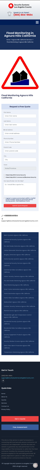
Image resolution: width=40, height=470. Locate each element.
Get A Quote (20, 419)
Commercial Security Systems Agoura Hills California (17, 240)
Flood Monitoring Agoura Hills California (16, 285)
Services (4, 403)
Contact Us (5, 406)
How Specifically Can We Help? (14, 181)
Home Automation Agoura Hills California (17, 293)
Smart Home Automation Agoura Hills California (19, 289)
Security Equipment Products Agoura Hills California (17, 336)
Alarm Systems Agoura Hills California (16, 235)
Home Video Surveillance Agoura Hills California (19, 298)
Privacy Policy (5, 409)
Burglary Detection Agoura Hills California (17, 254)
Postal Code (8, 147)
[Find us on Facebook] (3, 380)
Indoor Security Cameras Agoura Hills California (19, 276)
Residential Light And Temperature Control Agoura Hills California (17, 316)
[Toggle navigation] (37, 22)
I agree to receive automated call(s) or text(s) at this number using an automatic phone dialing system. (20, 199)
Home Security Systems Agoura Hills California (18, 259)
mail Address (8, 130)
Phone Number (8, 139)
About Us (4, 397)
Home (8, 40)
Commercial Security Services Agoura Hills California (17, 264)
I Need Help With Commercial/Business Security (21, 177)
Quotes (3, 400)
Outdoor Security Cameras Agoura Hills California (19, 306)
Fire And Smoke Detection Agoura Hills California (19, 246)
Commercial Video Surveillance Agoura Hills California (17, 271)
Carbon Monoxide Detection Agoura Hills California (20, 250)
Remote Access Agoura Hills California (16, 310)
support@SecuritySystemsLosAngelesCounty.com (19, 221)
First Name (7, 112)
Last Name (7, 121)
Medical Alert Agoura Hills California (15, 302)
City (5, 156)
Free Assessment (20, 427)
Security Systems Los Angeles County (22, 463)
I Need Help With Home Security (16, 175)
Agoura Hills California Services (22, 40)
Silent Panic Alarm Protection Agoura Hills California (17, 347)
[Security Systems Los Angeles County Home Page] (20, 6)
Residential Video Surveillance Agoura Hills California (17, 329)
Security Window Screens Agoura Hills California (19, 341)
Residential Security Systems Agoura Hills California (17, 322)
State (5, 165)
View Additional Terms (23, 201)
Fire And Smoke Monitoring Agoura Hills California (19, 281)
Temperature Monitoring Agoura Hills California (19, 352)
